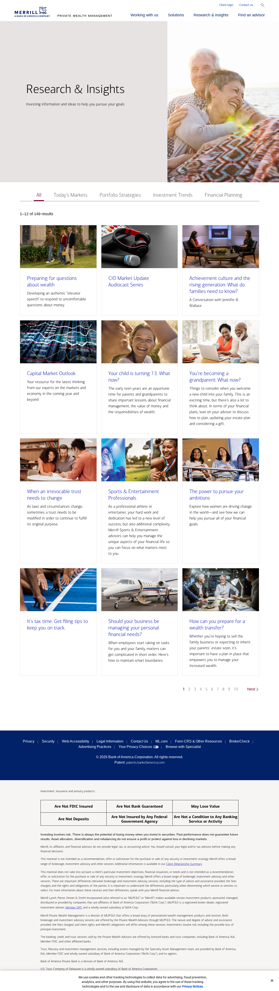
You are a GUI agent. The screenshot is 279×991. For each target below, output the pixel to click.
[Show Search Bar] (262, 5)
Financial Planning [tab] (223, 195)
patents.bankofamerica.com (145, 762)
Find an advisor (251, 15)
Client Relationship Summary (184, 864)
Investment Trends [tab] (172, 195)
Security (48, 741)
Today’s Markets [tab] (70, 195)
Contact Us (139, 741)
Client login (226, 5)
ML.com (161, 741)
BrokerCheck (239, 741)
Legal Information (110, 741)
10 (236, 689)
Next (251, 689)
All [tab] (38, 195)
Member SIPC (73, 907)
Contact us (246, 5)
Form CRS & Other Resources (198, 741)
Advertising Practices (94, 747)
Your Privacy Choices (135, 747)
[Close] (272, 980)
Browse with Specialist (183, 747)
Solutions (176, 15)
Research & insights (211, 15)
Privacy (28, 741)
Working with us (144, 15)
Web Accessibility (75, 741)
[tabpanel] (139, 454)
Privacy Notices (192, 986)
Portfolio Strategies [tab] (120, 195)
